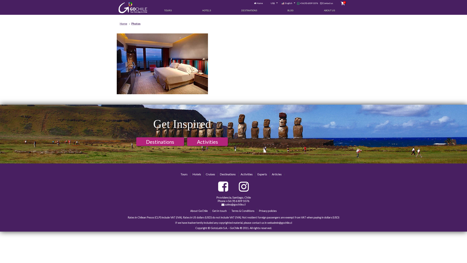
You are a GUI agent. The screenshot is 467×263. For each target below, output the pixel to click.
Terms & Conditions (242, 210)
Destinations (249, 10)
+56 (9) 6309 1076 (309, 3)
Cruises (210, 174)
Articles (277, 174)
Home (260, 3)
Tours (168, 10)
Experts (262, 174)
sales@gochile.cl (235, 204)
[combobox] (272, 3)
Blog (290, 10)
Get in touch (219, 210)
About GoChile (199, 210)
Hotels (206, 10)
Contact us (328, 3)
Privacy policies (268, 210)
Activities (207, 142)
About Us (329, 10)
